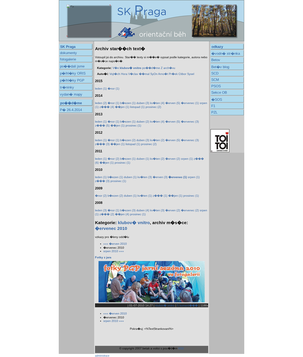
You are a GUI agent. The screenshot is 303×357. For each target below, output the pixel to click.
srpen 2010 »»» (113, 251)
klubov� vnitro (134, 222)
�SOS (216, 100)
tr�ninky (67, 87)
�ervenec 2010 (111, 228)
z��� (107, 107)
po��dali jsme (72, 66)
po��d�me (151, 68)
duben (142, 103)
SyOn (153, 74)
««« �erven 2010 (115, 243)
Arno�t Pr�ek (168, 74)
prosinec (153, 107)
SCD (214, 73)
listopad (137, 107)
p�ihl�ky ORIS (73, 73)
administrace (102, 355)
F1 (213, 106)
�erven (172, 103)
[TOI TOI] (219, 151)
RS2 (181, 348)
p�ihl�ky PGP (72, 80)
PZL (214, 112)
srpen (187, 158)
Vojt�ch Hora (118, 74)
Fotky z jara (103, 257)
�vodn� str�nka (225, 54)
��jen (122, 107)
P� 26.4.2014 (71, 110)
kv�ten (157, 103)
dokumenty (68, 53)
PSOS (216, 86)
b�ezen (128, 103)
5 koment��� (187, 305)
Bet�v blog (220, 67)
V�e (116, 68)
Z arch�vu (168, 68)
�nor (113, 88)
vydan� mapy (71, 94)
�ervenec (190, 103)
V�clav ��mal (138, 74)
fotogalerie (68, 59)
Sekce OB (219, 93)
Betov (215, 60)
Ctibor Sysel (186, 74)
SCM (215, 80)
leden (101, 88)
